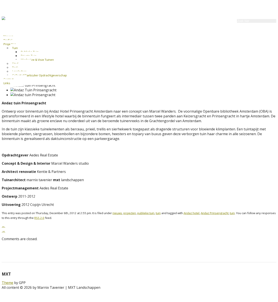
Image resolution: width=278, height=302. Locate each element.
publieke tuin (30, 52)
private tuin (28, 56)
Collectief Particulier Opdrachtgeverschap (39, 75)
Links (6, 83)
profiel (7, 40)
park (15, 67)
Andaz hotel (191, 213)
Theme (7, 282)
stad (15, 64)
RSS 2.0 (39, 218)
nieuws (8, 36)
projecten (9, 44)
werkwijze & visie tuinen (37, 60)
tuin (15, 48)
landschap (19, 71)
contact (8, 79)
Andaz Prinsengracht (214, 213)
